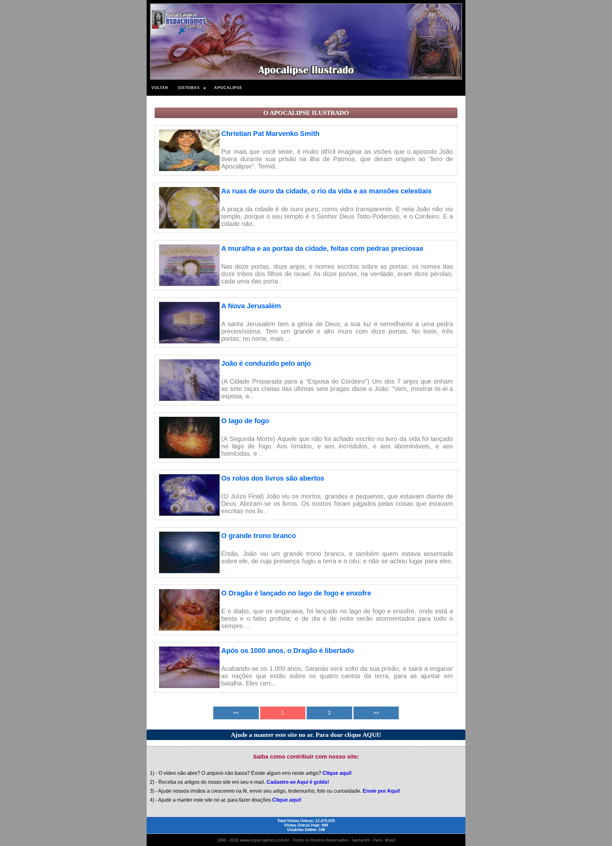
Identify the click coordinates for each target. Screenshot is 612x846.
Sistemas (189, 88)
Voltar (159, 88)
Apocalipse (228, 88)
